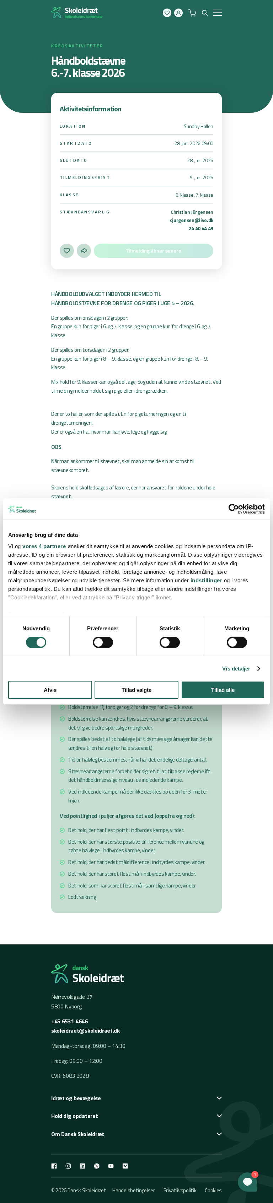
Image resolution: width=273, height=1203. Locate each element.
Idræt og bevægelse (76, 1098)
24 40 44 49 (201, 228)
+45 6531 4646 (69, 1021)
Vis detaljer (236, 669)
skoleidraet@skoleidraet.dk (85, 1030)
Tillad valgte (136, 690)
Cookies (213, 1190)
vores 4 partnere (44, 546)
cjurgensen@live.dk (191, 220)
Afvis (50, 690)
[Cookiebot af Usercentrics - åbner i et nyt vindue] (234, 509)
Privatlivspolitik (180, 1190)
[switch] (103, 642)
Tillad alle (223, 690)
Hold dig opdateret (74, 1116)
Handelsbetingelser (133, 1190)
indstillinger (207, 580)
